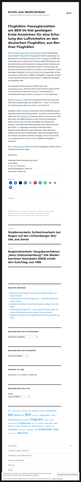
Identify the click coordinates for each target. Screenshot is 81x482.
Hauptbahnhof (24, 423)
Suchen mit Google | (16, 460)
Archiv (10, 394)
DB (38, 415)
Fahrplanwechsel (14, 420)
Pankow (17, 426)
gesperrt (52, 420)
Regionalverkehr (38, 426)
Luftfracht (46, 213)
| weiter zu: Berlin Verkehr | (18, 451)
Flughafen (30, 213)
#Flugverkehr (25, 116)
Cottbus (34, 415)
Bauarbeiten (51, 411)
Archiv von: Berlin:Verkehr (26, 12)
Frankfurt (46, 420)
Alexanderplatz (16, 411)
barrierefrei (42, 411)
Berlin (17, 415)
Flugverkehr (39, 213)
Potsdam (24, 426)
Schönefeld (26, 215)
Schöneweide (22, 429)
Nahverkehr (49, 423)
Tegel (32, 215)
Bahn (29, 411)
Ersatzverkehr (45, 415)
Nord (55, 423)
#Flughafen (37, 53)
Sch (53, 426)
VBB (19, 433)
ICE (37, 423)
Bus (22, 415)
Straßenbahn (45, 429)
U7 (15, 433)
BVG (28, 415)
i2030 (33, 423)
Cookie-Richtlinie (57, 479)
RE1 (30, 426)
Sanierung (48, 426)
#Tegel (41, 72)
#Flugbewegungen (15, 89)
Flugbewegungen (14, 213)
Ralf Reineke (15, 211)
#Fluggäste (45, 58)
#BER (22, 56)
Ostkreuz (11, 426)
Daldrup (51, 211)
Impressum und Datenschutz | (20, 455)
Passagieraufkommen (15, 215)
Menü (69, 13)
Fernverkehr (25, 420)
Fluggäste (23, 213)
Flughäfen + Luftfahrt (36, 211)
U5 (13, 433)
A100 (9, 411)
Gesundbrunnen (13, 423)
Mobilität (41, 423)
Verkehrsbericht (40, 215)
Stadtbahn (30, 430)
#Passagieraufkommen (20, 53)
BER (46, 211)
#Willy (10, 56)
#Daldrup (24, 111)
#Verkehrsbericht (18, 147)
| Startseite (12, 446)
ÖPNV (25, 433)
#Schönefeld (30, 72)
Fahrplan (53, 415)
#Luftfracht (18, 100)
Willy (47, 215)
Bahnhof (35, 411)
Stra (35, 430)
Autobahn (24, 411)
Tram (9, 433)
